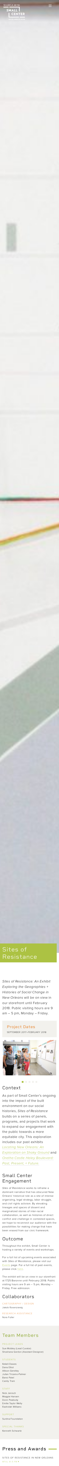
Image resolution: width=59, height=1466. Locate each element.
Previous (7, 1058)
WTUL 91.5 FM (10, 1461)
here (20, 1269)
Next (52, 1058)
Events (6, 1265)
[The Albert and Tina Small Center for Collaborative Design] (14, 12)
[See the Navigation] (50, 5)
